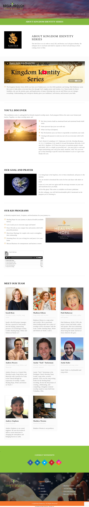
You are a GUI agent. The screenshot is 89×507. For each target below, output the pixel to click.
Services (30, 14)
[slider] (40, 257)
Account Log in (79, 14)
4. (10, 265)
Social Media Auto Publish (39, 506)
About (22, 14)
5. (9, 266)
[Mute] (37, 257)
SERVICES (43, 491)
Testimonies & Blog (50, 14)
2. (10, 262)
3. (10, 263)
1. (9, 260)
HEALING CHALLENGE (70, 494)
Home (16, 14)
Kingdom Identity (66, 14)
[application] (24, 257)
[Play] (6, 257)
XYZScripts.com (51, 506)
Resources (38, 14)
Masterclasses (68, 485)
